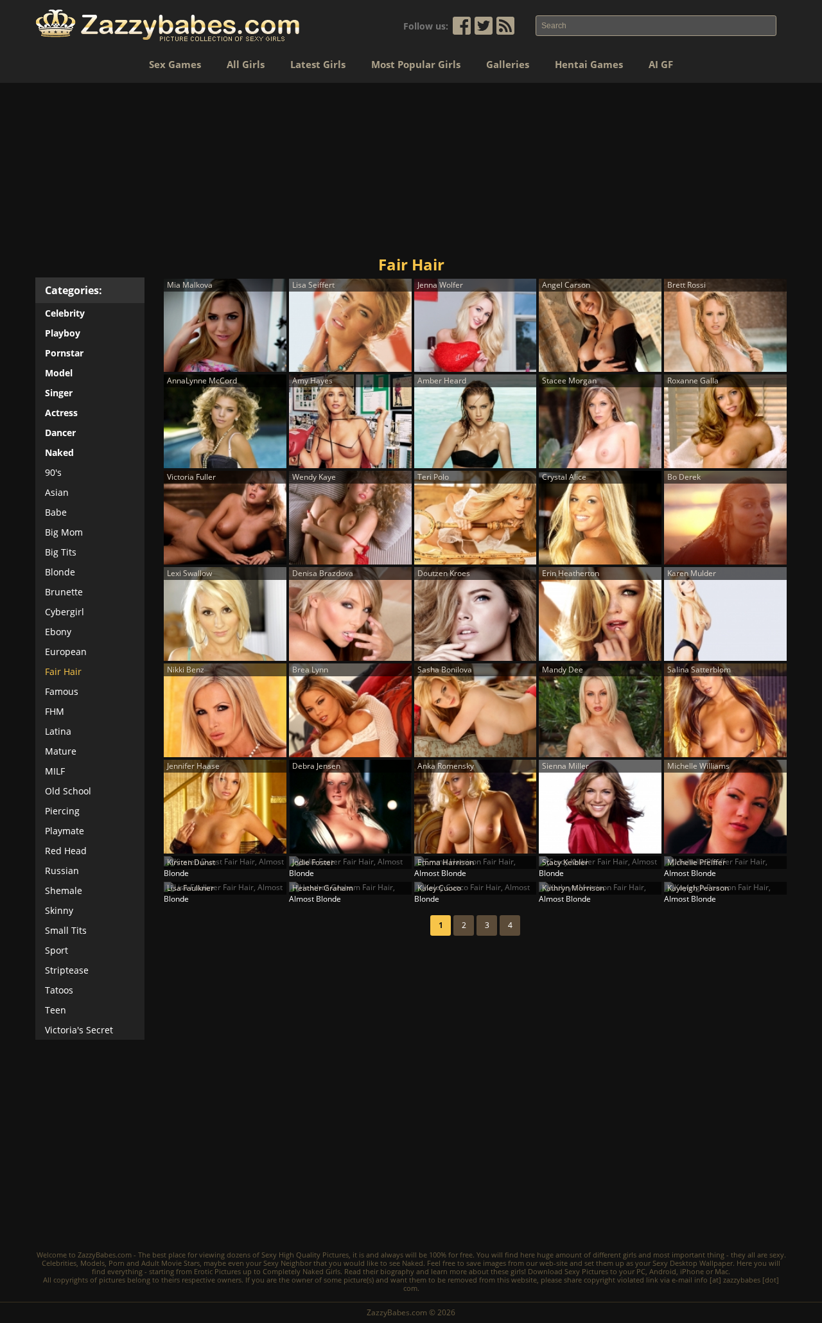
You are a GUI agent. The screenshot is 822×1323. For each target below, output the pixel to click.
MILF (55, 771)
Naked (412, 1263)
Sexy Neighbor (287, 1263)
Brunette (64, 592)
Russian (62, 870)
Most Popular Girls (415, 64)
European (66, 651)
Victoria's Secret (79, 1030)
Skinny (59, 910)
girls (629, 1254)
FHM (54, 711)
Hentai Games (589, 64)
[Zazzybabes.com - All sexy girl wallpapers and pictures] (167, 25)
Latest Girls (317, 64)
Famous (61, 691)
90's (53, 472)
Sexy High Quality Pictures (305, 1254)
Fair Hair (63, 671)
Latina (58, 731)
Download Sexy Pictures (568, 1271)
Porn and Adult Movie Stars (154, 1263)
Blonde (60, 572)
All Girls (246, 64)
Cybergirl (64, 612)
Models (92, 1263)
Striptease (67, 970)
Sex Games (175, 64)
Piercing (62, 811)
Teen (55, 1010)
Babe (56, 512)
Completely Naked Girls (301, 1271)
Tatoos (59, 990)
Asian (57, 492)
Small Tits (66, 930)
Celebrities (59, 1263)
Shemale (63, 890)
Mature (60, 751)
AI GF (661, 64)
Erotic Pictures (217, 1271)
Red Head (66, 851)
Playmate (64, 831)
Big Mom (64, 532)
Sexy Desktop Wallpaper (692, 1263)
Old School (68, 791)
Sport (56, 950)
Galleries (507, 64)
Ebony (58, 632)
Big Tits (60, 552)
